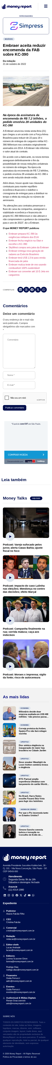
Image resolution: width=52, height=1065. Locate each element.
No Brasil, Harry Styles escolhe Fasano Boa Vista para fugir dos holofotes (31, 798)
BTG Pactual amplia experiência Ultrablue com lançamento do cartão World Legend (33, 783)
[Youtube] (29, 895)
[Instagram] (9, 895)
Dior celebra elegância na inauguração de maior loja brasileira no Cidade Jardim (32, 748)
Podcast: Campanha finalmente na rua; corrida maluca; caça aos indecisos (24, 631)
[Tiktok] (25, 895)
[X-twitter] (21, 895)
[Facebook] (17, 895)
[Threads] (13, 895)
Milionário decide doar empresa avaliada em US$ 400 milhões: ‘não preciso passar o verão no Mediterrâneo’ (33, 715)
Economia (25, 708)
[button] (20, 290)
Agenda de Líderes (28, 809)
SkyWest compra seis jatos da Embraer (29, 247)
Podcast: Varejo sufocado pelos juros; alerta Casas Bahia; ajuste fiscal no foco (23, 547)
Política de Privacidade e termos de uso (19, 1057)
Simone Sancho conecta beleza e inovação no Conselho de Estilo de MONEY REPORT (31, 833)
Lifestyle (25, 742)
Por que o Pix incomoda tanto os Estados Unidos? (33, 814)
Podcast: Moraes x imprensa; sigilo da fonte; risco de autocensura (24, 676)
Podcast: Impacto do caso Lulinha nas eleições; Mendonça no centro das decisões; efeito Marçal (24, 588)
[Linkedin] (4, 895)
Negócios (9, 39)
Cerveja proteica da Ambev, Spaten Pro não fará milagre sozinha (33, 731)
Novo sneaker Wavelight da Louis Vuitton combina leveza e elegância (33, 764)
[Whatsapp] (33, 895)
